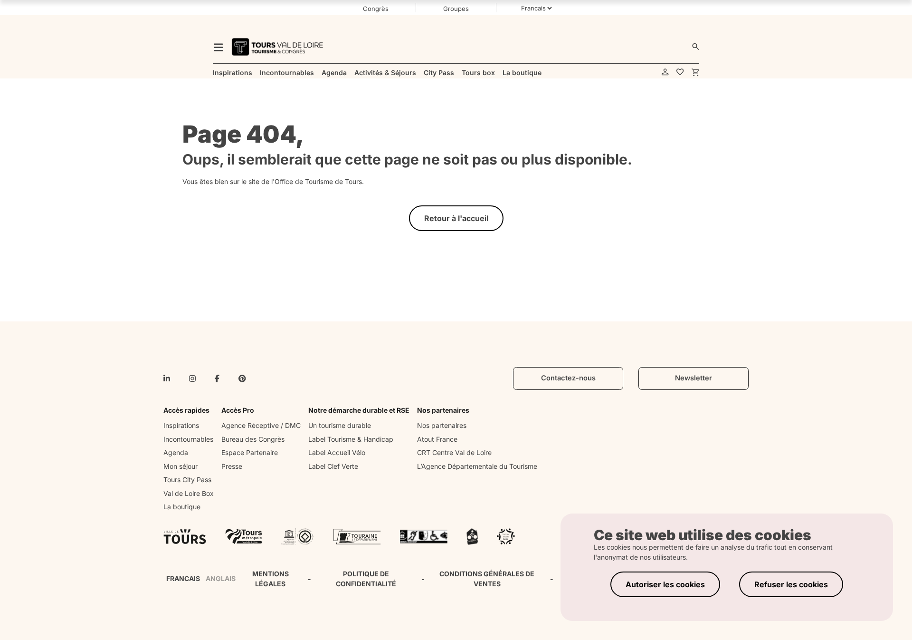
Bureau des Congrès (253, 439)
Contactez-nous (568, 378)
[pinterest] (242, 378)
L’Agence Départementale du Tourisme (477, 466)
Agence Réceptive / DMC (261, 425)
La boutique (181, 507)
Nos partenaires (441, 425)
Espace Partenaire (249, 452)
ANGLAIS (221, 578)
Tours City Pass (187, 479)
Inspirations (181, 425)
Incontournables (188, 439)
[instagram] (192, 378)
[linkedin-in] (166, 378)
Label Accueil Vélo (336, 452)
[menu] (218, 46)
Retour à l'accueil (456, 218)
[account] (665, 72)
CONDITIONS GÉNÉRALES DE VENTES (486, 579)
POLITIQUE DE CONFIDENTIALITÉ (366, 579)
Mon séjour (180, 466)
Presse (231, 466)
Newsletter (693, 378)
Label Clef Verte (333, 466)
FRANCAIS (183, 578)
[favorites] (680, 72)
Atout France (437, 439)
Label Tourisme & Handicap (350, 439)
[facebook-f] (217, 378)
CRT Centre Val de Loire (454, 452)
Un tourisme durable (339, 425)
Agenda (175, 452)
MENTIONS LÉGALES (270, 579)
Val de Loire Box (188, 493)
